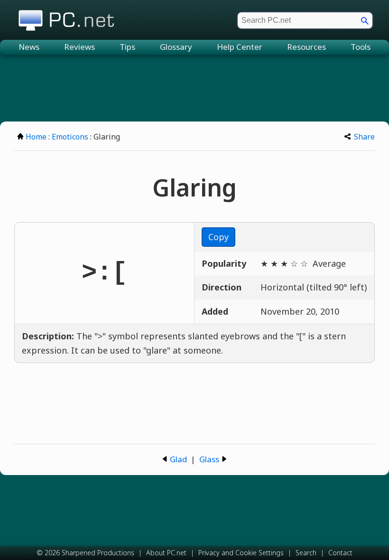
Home (36, 136)
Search (306, 552)
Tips (127, 46)
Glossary (176, 46)
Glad (178, 459)
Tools (360, 46)
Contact (340, 552)
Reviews (79, 46)
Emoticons (70, 136)
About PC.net (166, 552)
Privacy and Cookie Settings (241, 552)
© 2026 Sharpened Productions (85, 552)
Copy (218, 237)
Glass (209, 459)
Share (364, 136)
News (29, 46)
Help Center (239, 46)
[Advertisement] (194, 88)
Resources (306, 46)
